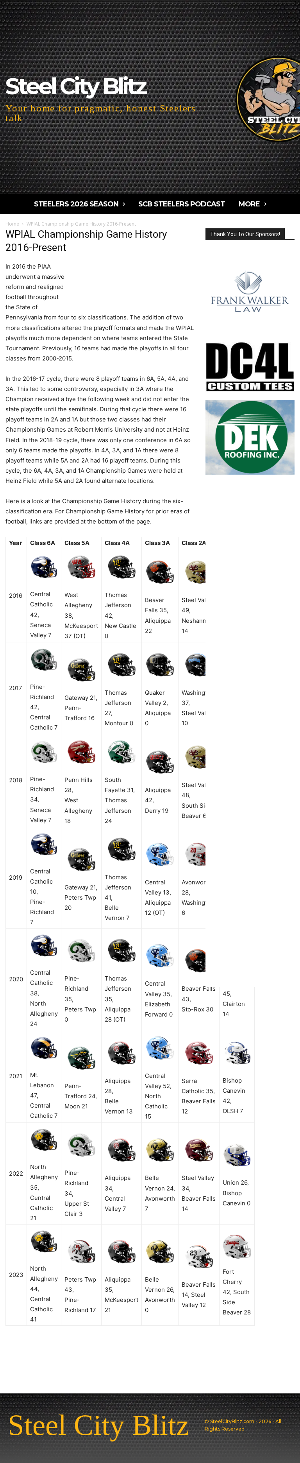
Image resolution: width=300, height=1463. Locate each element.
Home (12, 224)
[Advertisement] (130, 283)
